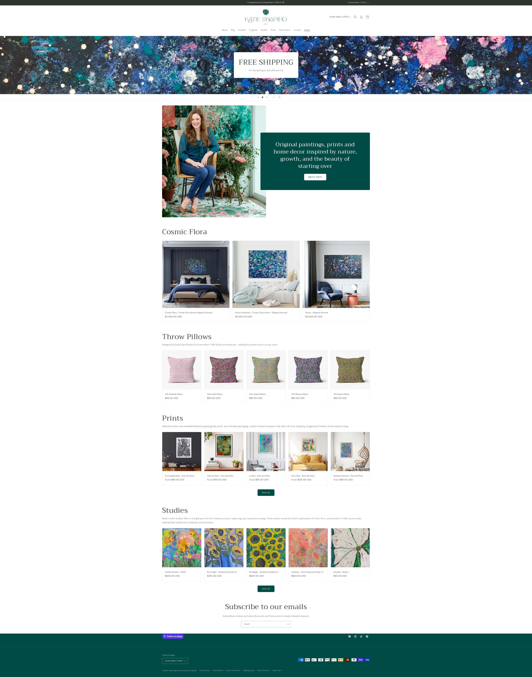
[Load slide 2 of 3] (262, 97)
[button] (355, 17)
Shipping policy (249, 670)
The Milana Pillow (299, 394)
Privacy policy (205, 670)
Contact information (233, 670)
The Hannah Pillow (174, 394)
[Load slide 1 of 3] (258, 97)
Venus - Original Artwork (316, 313)
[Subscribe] (288, 624)
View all (266, 492)
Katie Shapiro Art (175, 670)
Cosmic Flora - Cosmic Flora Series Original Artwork (188, 313)
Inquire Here (266, 76)
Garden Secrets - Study (175, 572)
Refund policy (218, 670)
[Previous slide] (252, 97)
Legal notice (277, 670)
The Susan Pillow (341, 394)
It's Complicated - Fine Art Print (179, 476)
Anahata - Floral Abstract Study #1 (307, 572)
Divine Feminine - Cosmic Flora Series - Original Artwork (261, 313)
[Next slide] (273, 97)
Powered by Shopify (189, 670)
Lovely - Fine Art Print (259, 476)
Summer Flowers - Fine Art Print (348, 476)
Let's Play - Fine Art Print (303, 476)
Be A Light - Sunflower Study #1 (222, 572)
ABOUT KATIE (315, 177)
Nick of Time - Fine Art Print (220, 476)
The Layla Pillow (214, 394)
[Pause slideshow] (280, 97)
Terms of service (263, 670)
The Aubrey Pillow (257, 394)
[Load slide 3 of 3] (267, 97)
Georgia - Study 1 (341, 572)
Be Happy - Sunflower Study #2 (263, 572)
